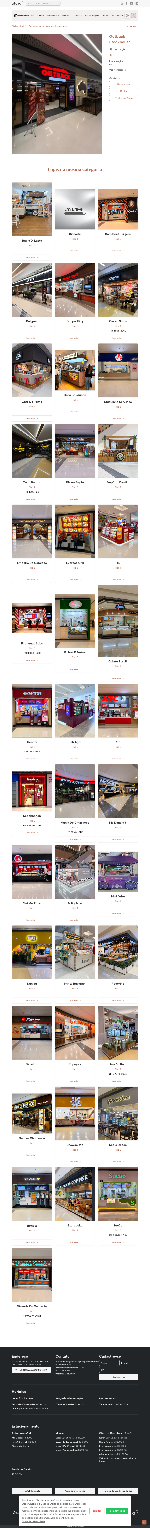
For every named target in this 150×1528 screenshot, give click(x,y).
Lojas (32, 15)
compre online (125, 98)
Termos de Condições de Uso (118, 1491)
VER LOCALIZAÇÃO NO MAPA (33, 1370)
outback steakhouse (56, 26)
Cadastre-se (118, 1377)
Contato (105, 15)
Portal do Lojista (92, 15)
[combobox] (43, 3)
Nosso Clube (117, 15)
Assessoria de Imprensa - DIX (70, 1367)
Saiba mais (30, 257)
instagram (126, 84)
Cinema (41, 15)
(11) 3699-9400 (63, 1364)
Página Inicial (18, 26)
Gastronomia (53, 15)
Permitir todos (117, 1510)
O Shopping (77, 15)
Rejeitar (96, 1510)
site (125, 91)
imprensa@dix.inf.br (65, 1373)
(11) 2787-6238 (63, 1370)
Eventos (65, 15)
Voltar (133, 26)
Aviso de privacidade (33, 1521)
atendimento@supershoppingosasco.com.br (77, 1361)
